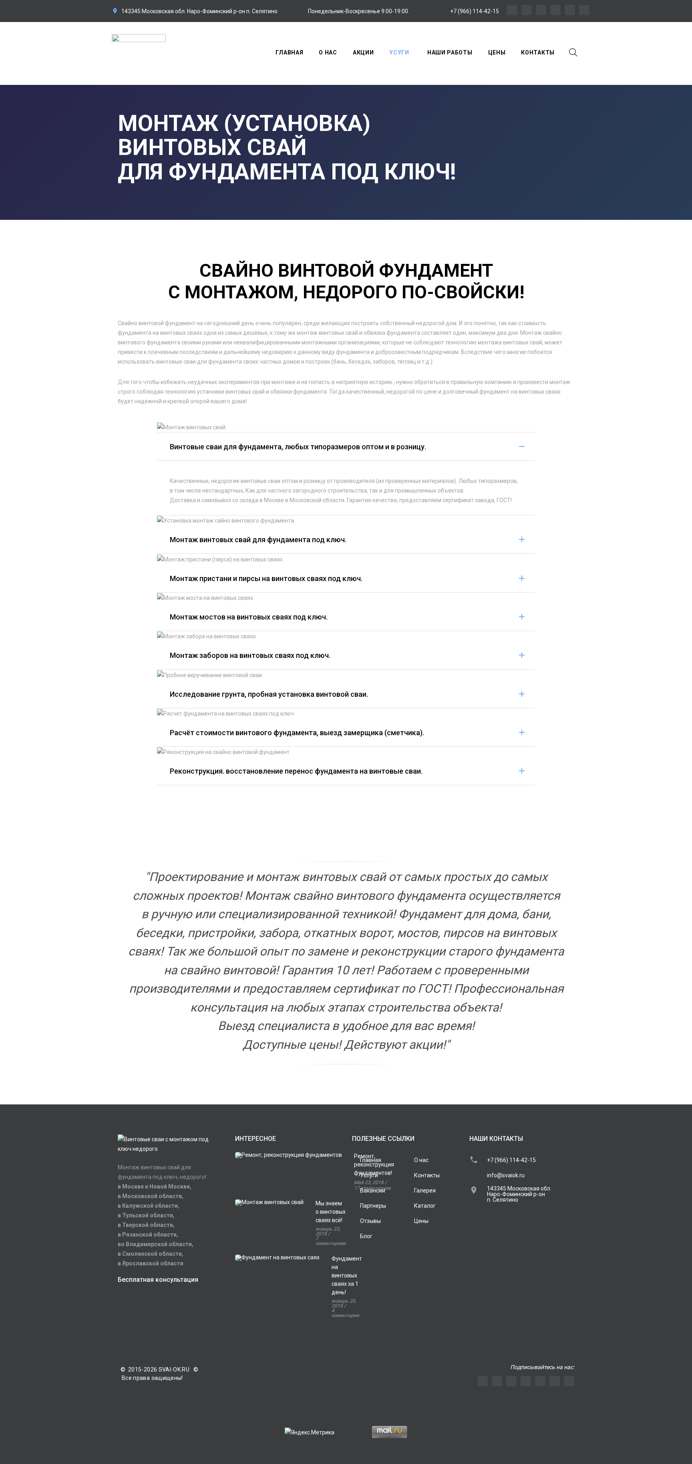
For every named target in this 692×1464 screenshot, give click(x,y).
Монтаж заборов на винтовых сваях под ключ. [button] (250, 655)
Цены (497, 52)
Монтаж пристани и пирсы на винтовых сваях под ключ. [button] (266, 578)
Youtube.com (482, 1381)
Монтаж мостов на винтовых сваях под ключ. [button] (249, 617)
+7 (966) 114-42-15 (474, 11)
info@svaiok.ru (506, 1175)
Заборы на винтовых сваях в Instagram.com (512, 10)
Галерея (425, 1190)
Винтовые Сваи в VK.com (526, 10)
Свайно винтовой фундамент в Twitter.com (554, 1381)
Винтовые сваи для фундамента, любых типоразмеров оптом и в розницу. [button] (298, 446)
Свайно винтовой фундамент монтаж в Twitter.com (570, 10)
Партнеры (373, 1206)
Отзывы (370, 1221)
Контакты (538, 52)
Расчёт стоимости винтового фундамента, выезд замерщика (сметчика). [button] (297, 732)
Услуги (369, 1175)
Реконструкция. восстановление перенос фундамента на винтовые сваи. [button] (296, 771)
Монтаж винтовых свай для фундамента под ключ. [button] (258, 539)
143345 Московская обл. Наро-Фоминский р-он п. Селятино (199, 11)
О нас (328, 52)
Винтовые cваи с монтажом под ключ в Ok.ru (541, 10)
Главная (289, 52)
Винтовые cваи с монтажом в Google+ (584, 10)
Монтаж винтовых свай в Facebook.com (555, 10)
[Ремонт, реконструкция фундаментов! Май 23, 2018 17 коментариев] (287, 1177)
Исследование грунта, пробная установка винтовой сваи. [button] (269, 694)
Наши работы (450, 52)
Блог (366, 1236)
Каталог (425, 1206)
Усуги (399, 52)
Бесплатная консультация (158, 1279)
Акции (363, 52)
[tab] (346, 446)
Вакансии (372, 1190)
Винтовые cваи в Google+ (569, 1381)
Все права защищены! (150, 1378)
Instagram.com (497, 1381)
